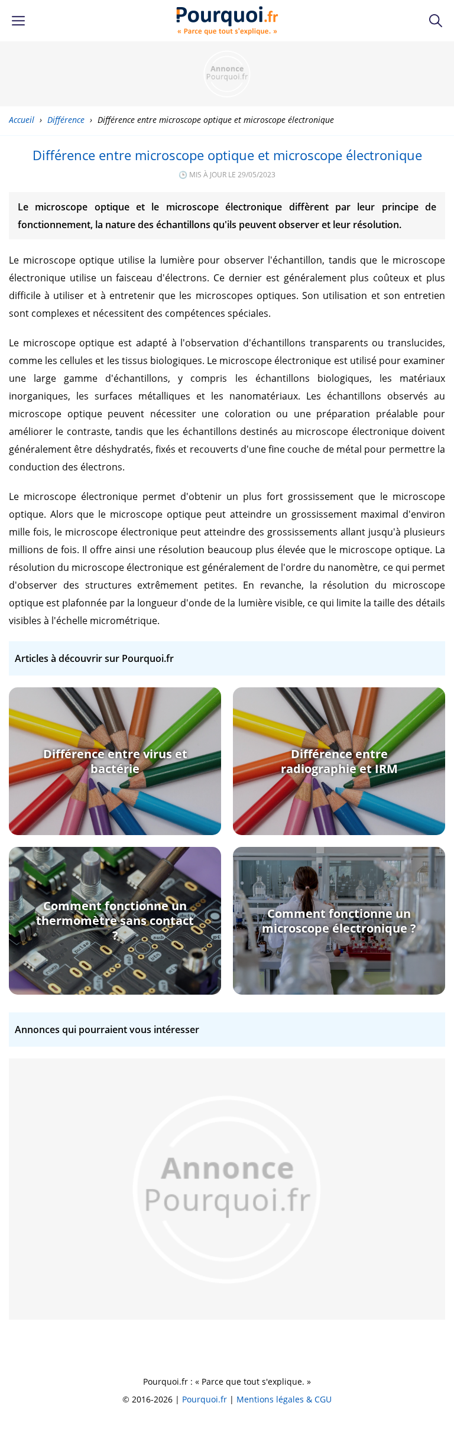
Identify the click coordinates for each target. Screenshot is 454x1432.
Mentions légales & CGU (284, 1399)
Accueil (21, 119)
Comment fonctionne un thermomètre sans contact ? (115, 920)
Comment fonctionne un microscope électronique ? (339, 920)
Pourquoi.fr (204, 1399)
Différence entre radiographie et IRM (339, 761)
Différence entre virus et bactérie (115, 761)
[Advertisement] (227, 73)
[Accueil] (227, 20)
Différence (66, 119)
